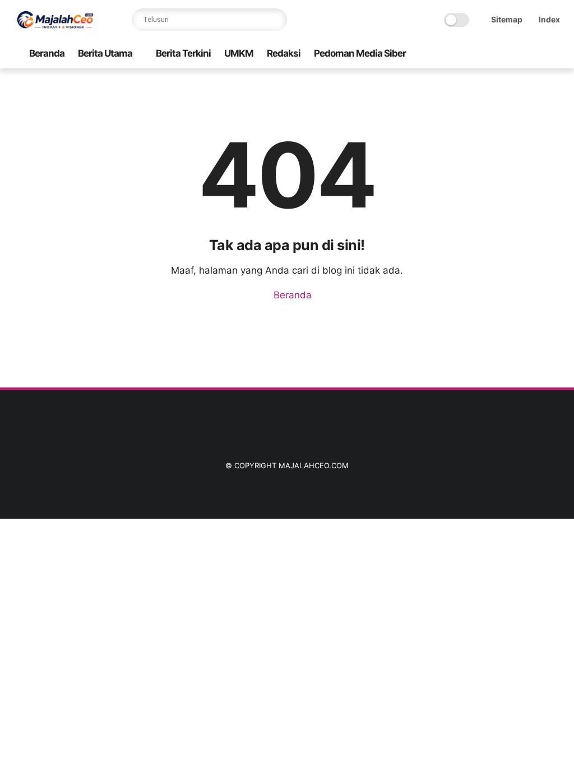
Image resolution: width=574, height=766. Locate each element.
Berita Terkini (183, 53)
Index (549, 19)
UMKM (238, 53)
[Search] (276, 19)
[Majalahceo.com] (55, 25)
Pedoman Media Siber (360, 53)
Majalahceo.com (314, 465)
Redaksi (283, 53)
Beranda (46, 53)
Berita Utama (105, 53)
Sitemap (506, 19)
